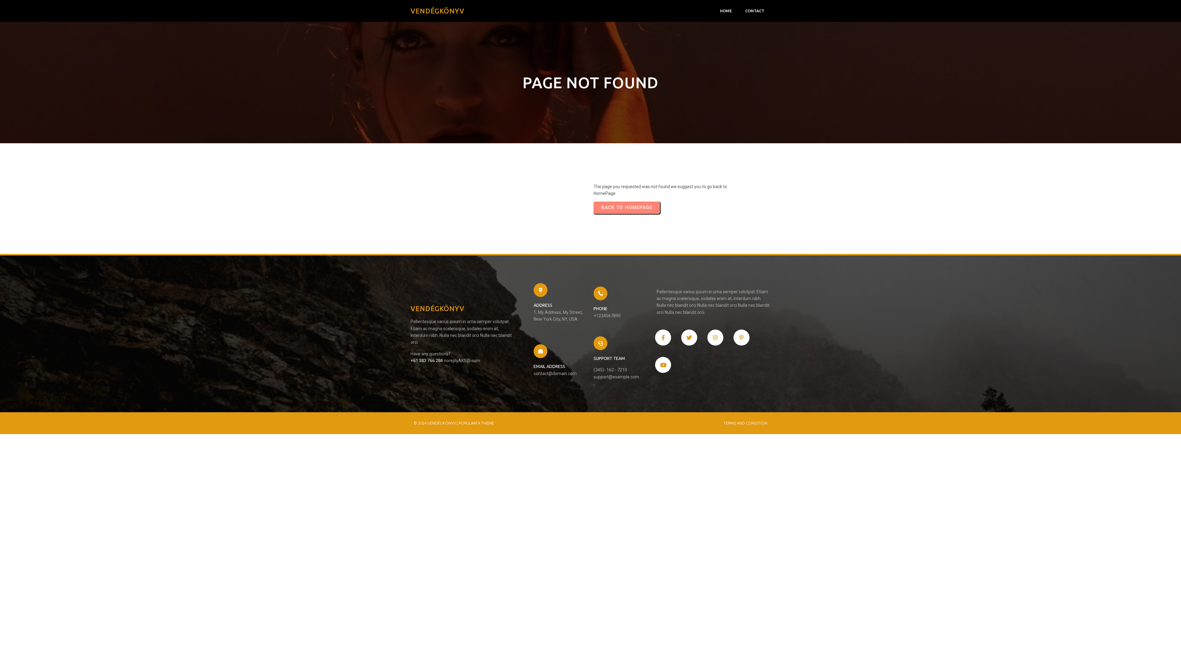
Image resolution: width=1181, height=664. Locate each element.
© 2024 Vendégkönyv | (436, 423)
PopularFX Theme (476, 423)
